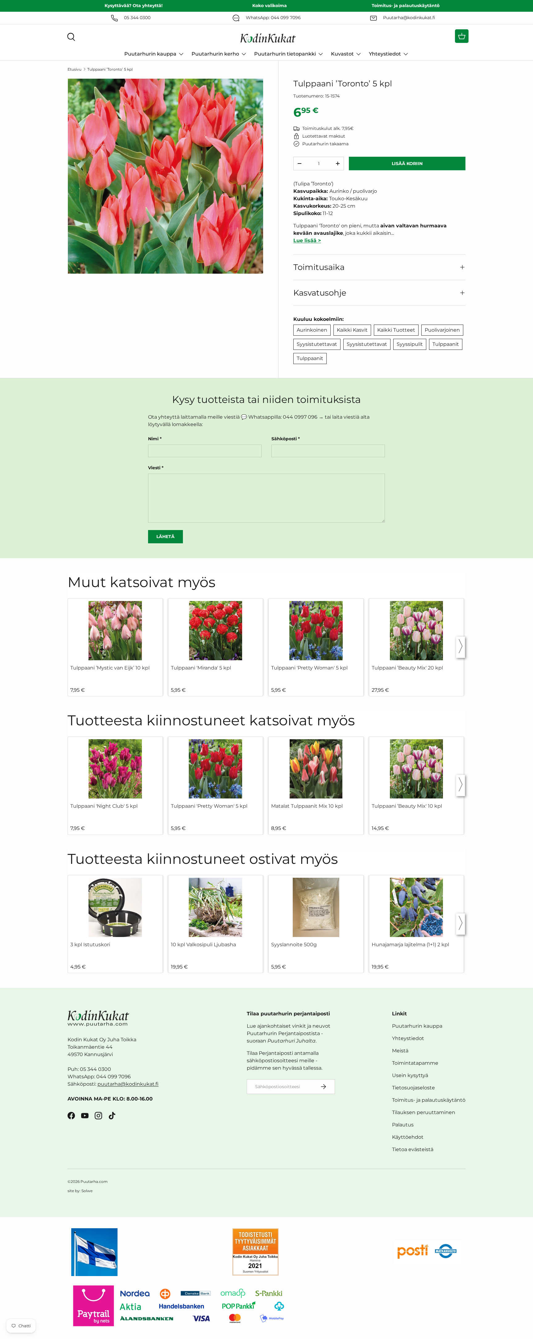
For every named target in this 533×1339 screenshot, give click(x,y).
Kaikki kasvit (352, 330)
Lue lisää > (307, 240)
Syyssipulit (410, 344)
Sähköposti (284, 438)
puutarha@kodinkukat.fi (128, 1084)
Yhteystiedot (385, 54)
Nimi (153, 438)
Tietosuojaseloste (413, 1088)
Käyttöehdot (408, 1137)
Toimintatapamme (415, 1063)
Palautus (403, 1125)
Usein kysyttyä (410, 1075)
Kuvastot (342, 54)
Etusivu (74, 69)
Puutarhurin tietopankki (285, 54)
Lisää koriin (407, 163)
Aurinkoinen (312, 330)
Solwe (87, 1190)
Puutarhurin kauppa (150, 54)
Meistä (400, 1051)
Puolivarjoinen (442, 330)
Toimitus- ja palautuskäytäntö (428, 1100)
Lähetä (165, 536)
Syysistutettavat (317, 344)
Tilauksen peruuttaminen (423, 1112)
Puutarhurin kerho (215, 54)
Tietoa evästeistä (412, 1149)
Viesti (154, 468)
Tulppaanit (445, 344)
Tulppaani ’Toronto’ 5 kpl (110, 69)
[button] (462, 36)
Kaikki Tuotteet (396, 330)
